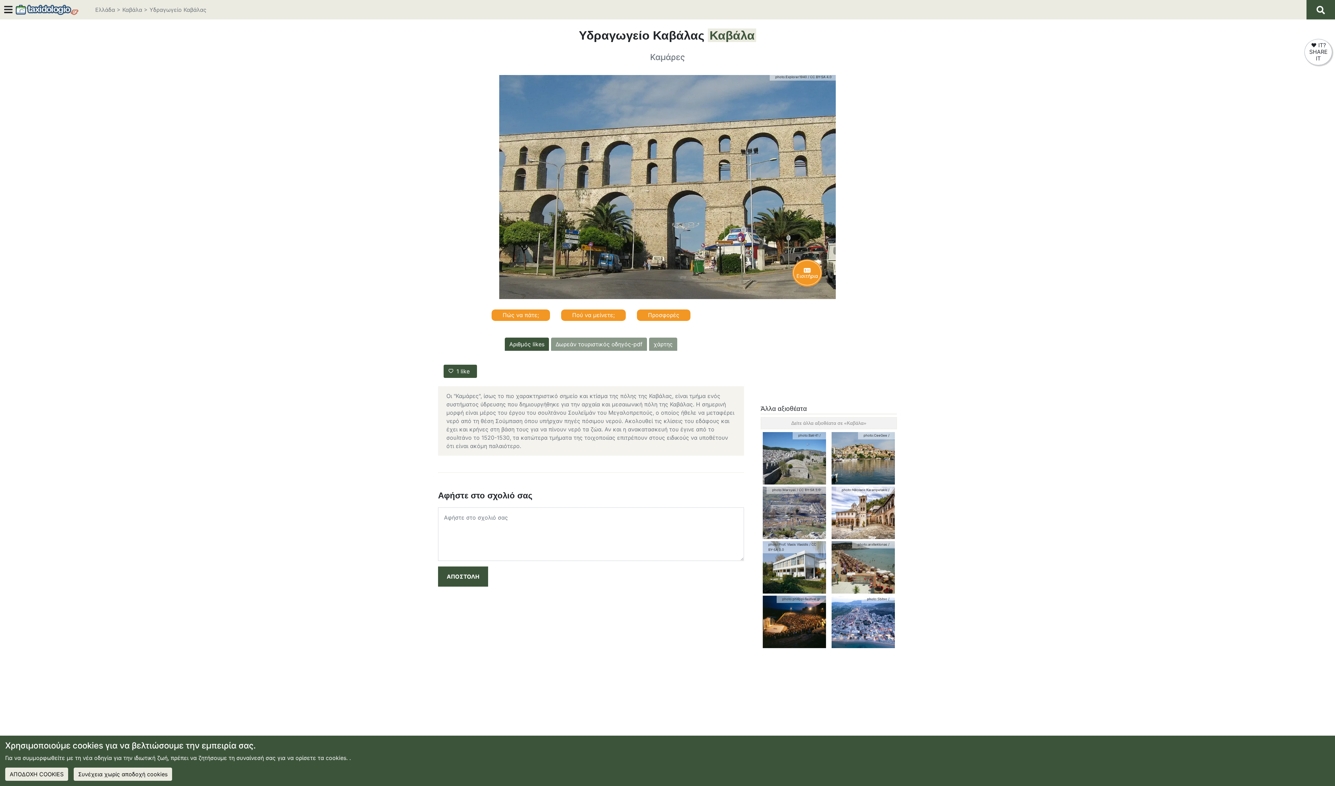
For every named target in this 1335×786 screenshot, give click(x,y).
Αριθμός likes (526, 344)
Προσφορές (663, 315)
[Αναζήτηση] (1320, 10)
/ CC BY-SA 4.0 (820, 77)
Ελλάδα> (108, 9)
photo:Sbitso (877, 599)
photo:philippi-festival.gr (801, 599)
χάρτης (663, 344)
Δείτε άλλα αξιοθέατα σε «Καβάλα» (828, 423)
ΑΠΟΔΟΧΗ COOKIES (37, 774)
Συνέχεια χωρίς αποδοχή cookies (123, 774)
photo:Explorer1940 (791, 77)
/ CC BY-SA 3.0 (808, 490)
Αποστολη (463, 576)
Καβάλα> (135, 9)
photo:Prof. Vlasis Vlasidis (788, 544)
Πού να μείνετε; (593, 315)
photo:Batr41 (808, 435)
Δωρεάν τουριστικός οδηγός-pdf (599, 344)
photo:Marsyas (784, 490)
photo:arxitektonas (872, 544)
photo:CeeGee (875, 435)
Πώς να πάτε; (521, 315)
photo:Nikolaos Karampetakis (864, 490)
